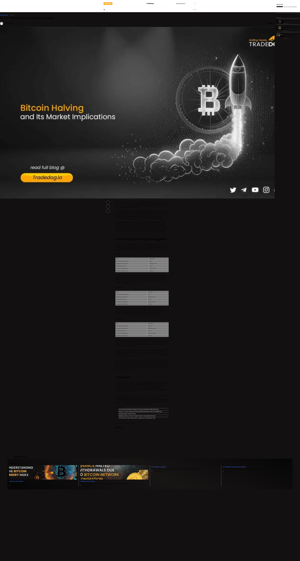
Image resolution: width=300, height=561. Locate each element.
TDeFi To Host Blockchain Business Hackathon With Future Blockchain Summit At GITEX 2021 (176, 469)
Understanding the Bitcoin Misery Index (19, 483)
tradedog (150, 3)
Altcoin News (227, 467)
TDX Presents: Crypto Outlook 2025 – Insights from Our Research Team (137, 418)
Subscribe (108, 3)
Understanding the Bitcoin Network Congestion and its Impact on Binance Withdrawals (104, 483)
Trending (12, 481)
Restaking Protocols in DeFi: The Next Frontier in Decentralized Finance (137, 415)
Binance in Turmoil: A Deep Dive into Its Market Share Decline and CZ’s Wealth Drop (140, 411)
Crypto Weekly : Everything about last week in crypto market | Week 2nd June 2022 (245, 469)
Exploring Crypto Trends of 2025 (127, 413)
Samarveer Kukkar (8, 23)
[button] (104, 9)
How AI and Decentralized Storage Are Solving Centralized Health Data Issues (139, 409)
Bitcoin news (4, 15)
